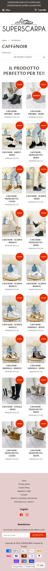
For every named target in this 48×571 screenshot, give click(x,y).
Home (4, 40)
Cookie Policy (24, 487)
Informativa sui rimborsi (24, 502)
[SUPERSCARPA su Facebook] (21, 515)
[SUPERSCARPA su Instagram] (26, 515)
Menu (7, 10)
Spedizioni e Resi (24, 491)
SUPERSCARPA (26, 543)
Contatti (24, 494)
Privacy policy (24, 484)
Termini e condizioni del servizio (24, 498)
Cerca (24, 480)
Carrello (42, 10)
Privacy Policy (18, 567)
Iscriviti (38, 535)
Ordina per (6, 52)
